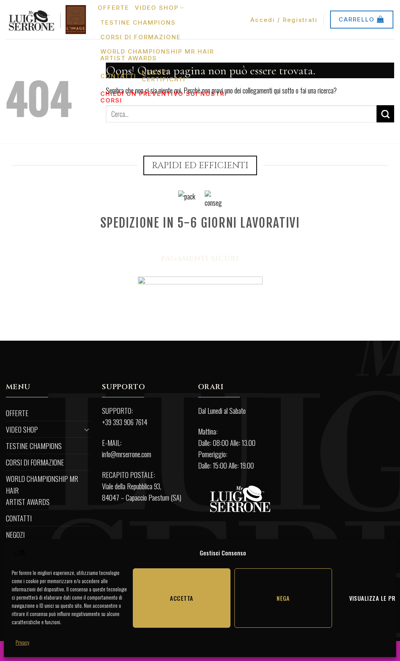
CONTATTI (118, 76)
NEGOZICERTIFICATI (164, 76)
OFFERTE (113, 7)
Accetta (181, 598)
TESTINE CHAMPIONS (138, 22)
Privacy (22, 642)
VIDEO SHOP (157, 7)
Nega (283, 598)
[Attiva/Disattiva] (86, 429)
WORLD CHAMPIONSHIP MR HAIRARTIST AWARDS (157, 55)
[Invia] (385, 113)
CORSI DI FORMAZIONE (140, 37)
